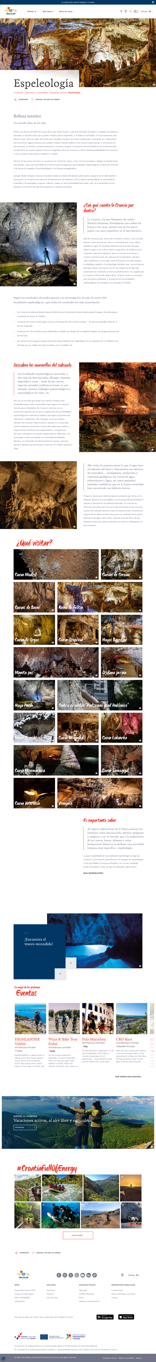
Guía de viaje (52, 1298)
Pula (86, 1046)
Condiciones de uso (110, 1358)
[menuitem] (105, 1317)
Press (81, 1298)
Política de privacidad (126, 1358)
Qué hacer (51, 1290)
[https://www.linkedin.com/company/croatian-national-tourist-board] (88, 1275)
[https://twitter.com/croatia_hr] (71, 1275)
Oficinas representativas (89, 1301)
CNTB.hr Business (86, 1294)
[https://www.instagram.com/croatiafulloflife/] (65, 1275)
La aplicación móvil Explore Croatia (78, 2)
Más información (93, 873)
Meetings (83, 1290)
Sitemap (138, 1358)
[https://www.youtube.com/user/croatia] (82, 1275)
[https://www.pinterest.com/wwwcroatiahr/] (76, 1275)
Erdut (52, 1051)
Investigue (19, 1127)
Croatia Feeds (117, 1290)
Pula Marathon (94, 1039)
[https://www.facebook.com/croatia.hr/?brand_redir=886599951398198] (59, 1275)
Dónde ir (50, 1294)
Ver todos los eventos (128, 1077)
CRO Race (124, 1039)
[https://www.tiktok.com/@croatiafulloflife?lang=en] (94, 1275)
